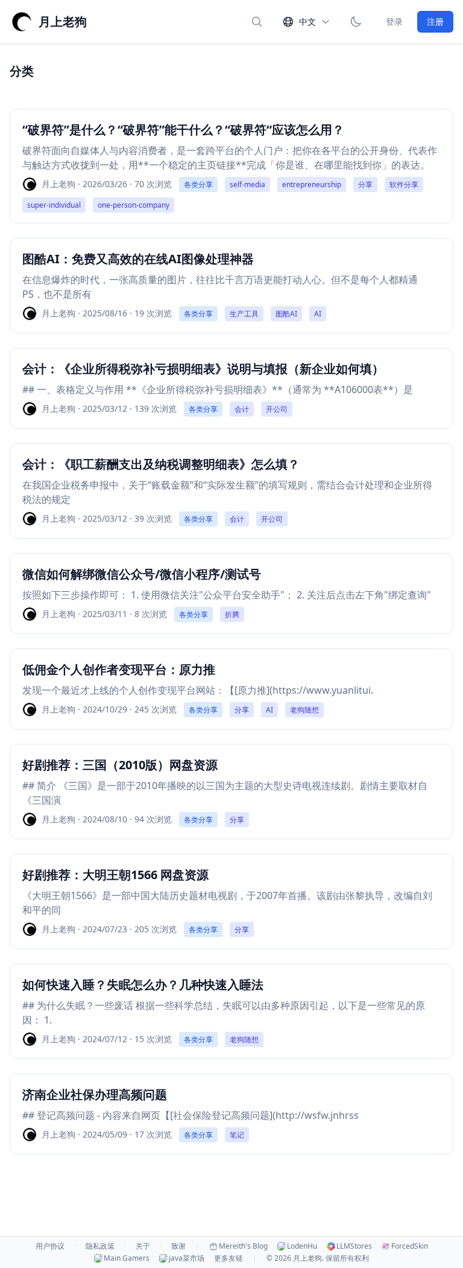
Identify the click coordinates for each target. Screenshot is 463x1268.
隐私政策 (100, 1246)
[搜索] (257, 22)
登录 (394, 21)
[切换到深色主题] (356, 22)
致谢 (178, 1246)
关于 (143, 1246)
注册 (435, 21)
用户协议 (50, 1246)
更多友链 (228, 1258)
